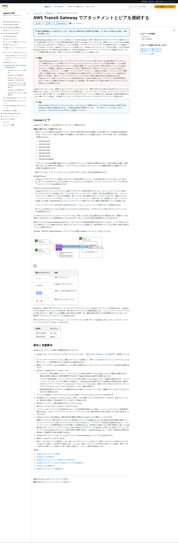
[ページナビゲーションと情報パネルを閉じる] (174, 30)
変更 (66, 205)
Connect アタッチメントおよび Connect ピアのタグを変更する (60, 463)
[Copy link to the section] (32, 120)
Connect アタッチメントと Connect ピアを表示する (56, 460)
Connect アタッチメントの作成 (48, 454)
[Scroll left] (43, 6)
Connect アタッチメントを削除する (50, 469)
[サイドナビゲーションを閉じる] (27, 13)
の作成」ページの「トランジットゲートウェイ (74, 198)
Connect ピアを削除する (46, 466)
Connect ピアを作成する (46, 457)
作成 (58, 205)
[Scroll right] (95, 6)
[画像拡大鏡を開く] (35, 266)
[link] (67, 13)
